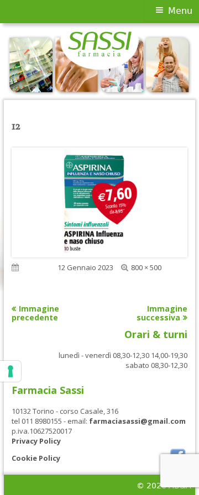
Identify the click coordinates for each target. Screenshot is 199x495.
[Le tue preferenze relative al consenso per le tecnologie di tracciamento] (10, 371)
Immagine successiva (162, 313)
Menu (180, 11)
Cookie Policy (36, 458)
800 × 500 (146, 267)
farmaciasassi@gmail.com (137, 421)
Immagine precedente (35, 313)
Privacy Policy (36, 441)
